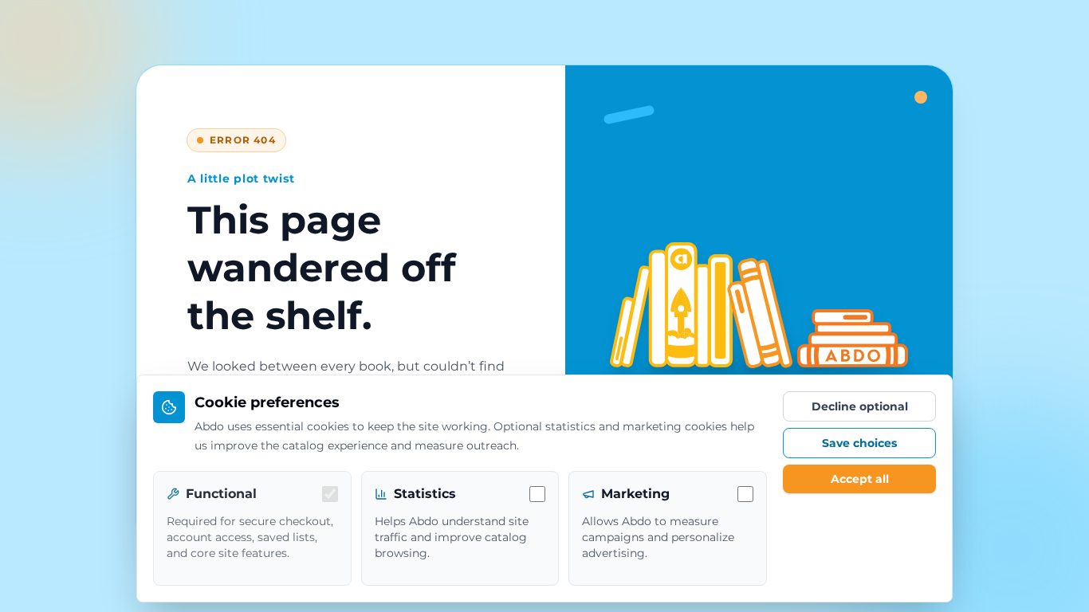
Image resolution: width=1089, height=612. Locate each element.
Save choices (859, 443)
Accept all (860, 479)
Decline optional (860, 406)
